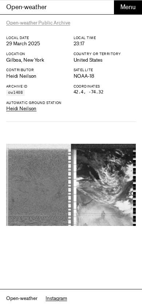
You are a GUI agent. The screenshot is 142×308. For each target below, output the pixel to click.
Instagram (56, 298)
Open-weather (26, 7)
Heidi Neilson (21, 108)
